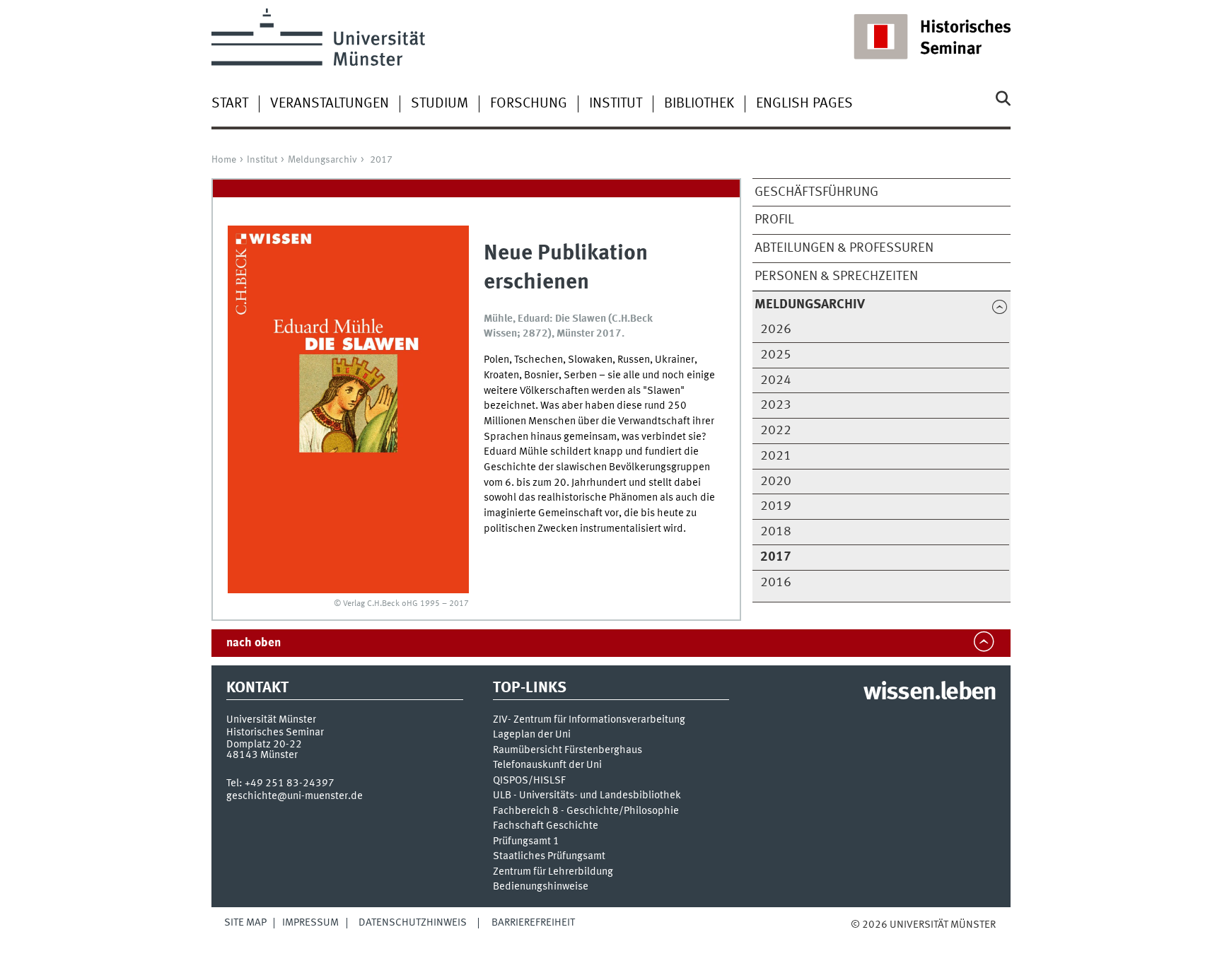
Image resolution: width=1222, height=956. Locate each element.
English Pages (804, 104)
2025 (775, 355)
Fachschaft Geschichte (545, 826)
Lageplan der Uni (532, 735)
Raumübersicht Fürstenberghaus (567, 750)
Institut (615, 104)
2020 (775, 481)
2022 (775, 430)
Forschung (528, 104)
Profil (774, 220)
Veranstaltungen (329, 104)
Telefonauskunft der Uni (547, 765)
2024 (775, 380)
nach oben (253, 643)
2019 (775, 506)
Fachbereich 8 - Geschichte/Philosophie (586, 811)
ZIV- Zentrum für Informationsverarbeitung (589, 720)
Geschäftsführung (816, 192)
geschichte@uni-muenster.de (294, 796)
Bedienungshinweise (540, 887)
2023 (775, 405)
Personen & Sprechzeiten (836, 276)
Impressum (310, 922)
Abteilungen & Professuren (844, 248)
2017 (381, 160)
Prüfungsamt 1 (526, 841)
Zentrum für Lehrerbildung (553, 872)
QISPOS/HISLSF (529, 781)
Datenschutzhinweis (413, 922)
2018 (775, 531)
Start (229, 104)
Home (223, 160)
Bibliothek (699, 104)
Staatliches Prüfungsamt (549, 856)
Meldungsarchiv (322, 160)
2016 (775, 582)
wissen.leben (929, 693)
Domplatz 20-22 (264, 744)
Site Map (245, 922)
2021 (775, 456)
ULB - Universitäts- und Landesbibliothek (587, 796)
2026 (775, 329)
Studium (439, 104)
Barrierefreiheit (533, 922)
